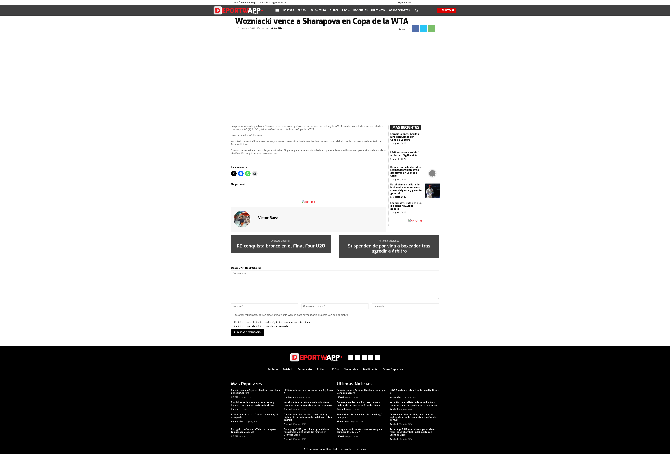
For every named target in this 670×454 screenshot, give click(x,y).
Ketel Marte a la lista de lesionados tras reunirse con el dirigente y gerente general (406, 189)
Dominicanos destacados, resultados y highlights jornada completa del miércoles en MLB (308, 417)
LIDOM (234, 397)
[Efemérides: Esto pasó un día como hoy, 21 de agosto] (432, 207)
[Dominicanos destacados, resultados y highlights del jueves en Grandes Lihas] (432, 173)
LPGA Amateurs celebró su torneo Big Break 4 (404, 154)
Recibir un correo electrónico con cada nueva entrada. (261, 326)
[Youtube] (436, 2)
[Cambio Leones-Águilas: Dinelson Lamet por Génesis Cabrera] (432, 138)
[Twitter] (426, 2)
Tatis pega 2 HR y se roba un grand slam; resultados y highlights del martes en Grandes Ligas (306, 432)
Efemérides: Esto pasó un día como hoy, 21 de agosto (406, 206)
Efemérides (237, 421)
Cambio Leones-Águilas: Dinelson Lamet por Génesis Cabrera (404, 137)
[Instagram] (421, 2)
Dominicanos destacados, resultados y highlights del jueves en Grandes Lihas (405, 171)
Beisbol (235, 409)
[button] (416, 10)
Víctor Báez (277, 28)
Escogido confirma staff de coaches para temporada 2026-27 (254, 431)
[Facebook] (417, 2)
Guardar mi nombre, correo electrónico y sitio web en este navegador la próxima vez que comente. (291, 314)
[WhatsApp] (431, 2)
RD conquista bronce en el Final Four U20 (281, 246)
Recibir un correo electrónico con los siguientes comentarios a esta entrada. (272, 322)
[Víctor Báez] (244, 219)
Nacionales (290, 397)
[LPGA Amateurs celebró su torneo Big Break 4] (432, 155)
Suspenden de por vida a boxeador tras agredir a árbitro (389, 249)
